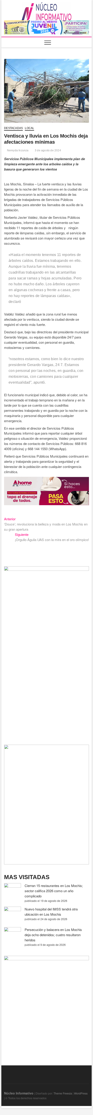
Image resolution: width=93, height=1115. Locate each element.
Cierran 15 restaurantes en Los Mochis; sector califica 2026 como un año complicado (54, 890)
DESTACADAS (13, 128)
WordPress (81, 1093)
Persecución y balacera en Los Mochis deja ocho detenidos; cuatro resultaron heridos (53, 934)
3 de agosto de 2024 (47, 150)
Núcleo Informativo (18, 1093)
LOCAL (29, 128)
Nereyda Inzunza (17, 150)
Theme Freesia (62, 1093)
